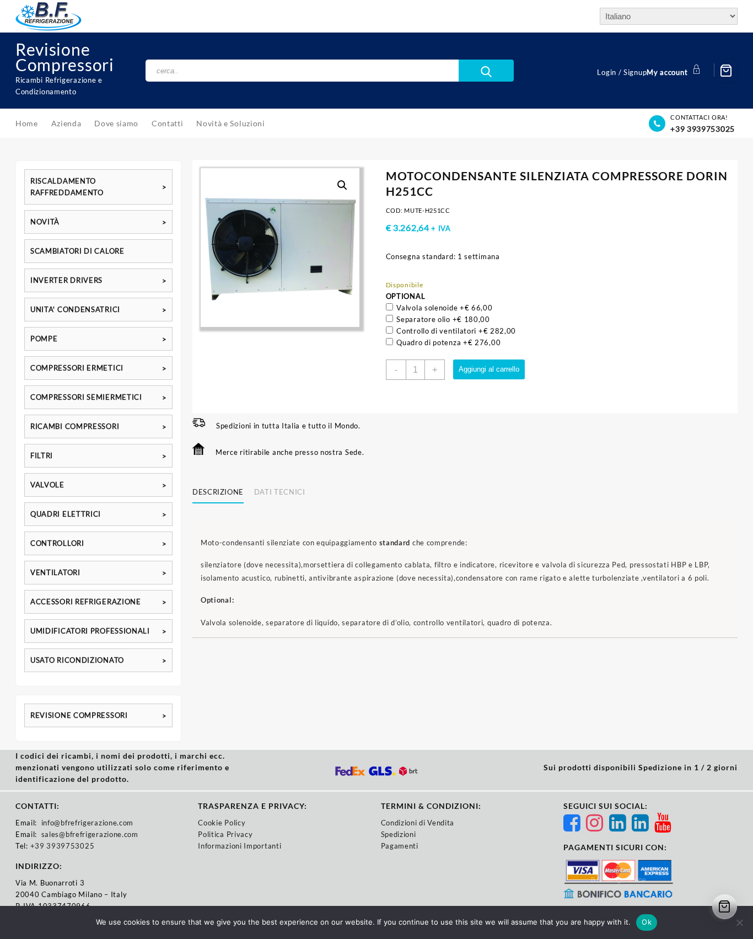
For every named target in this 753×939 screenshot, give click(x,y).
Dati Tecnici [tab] (279, 491)
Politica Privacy (225, 834)
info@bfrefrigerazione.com (87, 822)
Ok (647, 921)
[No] (739, 922)
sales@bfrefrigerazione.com (89, 834)
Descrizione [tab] (218, 491)
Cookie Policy (221, 822)
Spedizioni (398, 834)
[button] (342, 185)
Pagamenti (399, 845)
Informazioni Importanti (239, 845)
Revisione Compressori (64, 56)
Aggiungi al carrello (489, 369)
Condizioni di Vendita (418, 822)
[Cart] (726, 70)
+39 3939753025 (702, 128)
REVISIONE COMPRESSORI (79, 715)
